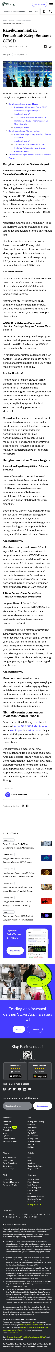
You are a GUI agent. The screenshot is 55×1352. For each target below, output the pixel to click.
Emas (32, 1322)
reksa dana (34, 730)
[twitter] (23, 806)
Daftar (18, 1029)
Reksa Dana (14, 1332)
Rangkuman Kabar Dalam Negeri (23, 103)
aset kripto (15, 730)
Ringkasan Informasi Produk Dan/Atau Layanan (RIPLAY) (26, 1337)
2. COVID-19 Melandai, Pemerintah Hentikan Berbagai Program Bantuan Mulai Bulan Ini (31, 120)
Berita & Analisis (14, 20)
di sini (36, 722)
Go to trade (40, 4)
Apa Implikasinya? (22, 113)
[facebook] (27, 806)
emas (17, 726)
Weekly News (26, 20)
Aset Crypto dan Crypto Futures (31, 1324)
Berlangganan (42, 1105)
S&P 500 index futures (34, 726)
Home (5, 20)
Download (35, 1029)
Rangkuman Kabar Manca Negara (23, 130)
